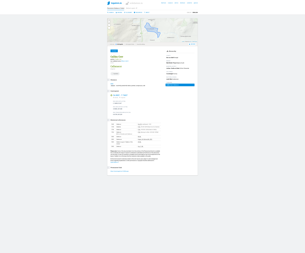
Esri (190, 41)
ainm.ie (176, 3)
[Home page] (114, 3)
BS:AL (139, 136)
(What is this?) (124, 61)
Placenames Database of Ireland (115, 8)
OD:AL (139, 142)
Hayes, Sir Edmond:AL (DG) (145, 139)
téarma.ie (163, 3)
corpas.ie (170, 3)
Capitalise (115, 73)
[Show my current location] (109, 28)
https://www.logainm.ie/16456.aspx (119, 171)
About (147, 12)
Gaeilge (189, 12)
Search (111, 12)
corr (111, 84)
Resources (138, 12)
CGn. (139, 127)
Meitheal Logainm (131, 8)
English (195, 12)
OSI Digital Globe (130, 44)
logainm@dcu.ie (114, 162)
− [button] (109, 22)
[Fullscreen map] (109, 25)
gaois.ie (196, 3)
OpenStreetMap (141, 44)
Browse (119, 12)
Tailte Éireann (194, 41)
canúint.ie (189, 3)
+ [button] (109, 20)
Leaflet (183, 41)
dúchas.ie (182, 3)
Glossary (129, 12)
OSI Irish (112, 44)
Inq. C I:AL (140, 146)
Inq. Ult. (140, 124)
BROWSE (193, 44)
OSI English (120, 44)
